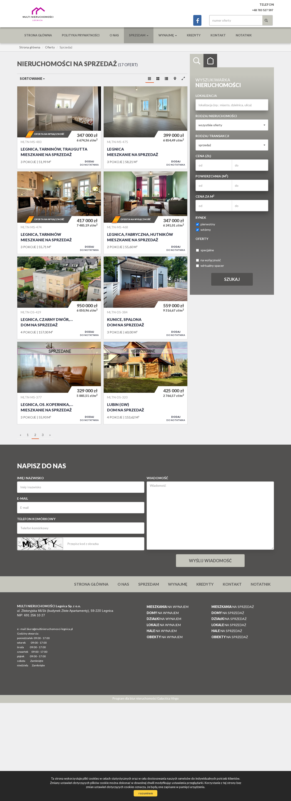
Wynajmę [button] (166, 35)
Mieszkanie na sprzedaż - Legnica (145, 127)
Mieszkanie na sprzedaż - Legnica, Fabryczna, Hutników (145, 212)
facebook (197, 20)
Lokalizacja (206, 96)
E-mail (22, 498)
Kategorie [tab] (210, 61)
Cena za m (205, 196)
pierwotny (208, 224)
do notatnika (89, 163)
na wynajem (167, 607)
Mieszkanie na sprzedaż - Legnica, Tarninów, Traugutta (59, 127)
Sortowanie (31, 79)
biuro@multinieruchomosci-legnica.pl (50, 629)
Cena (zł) (203, 156)
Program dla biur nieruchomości (134, 698)
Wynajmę (177, 584)
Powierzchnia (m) (212, 176)
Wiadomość (157, 478)
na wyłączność (211, 260)
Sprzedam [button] (137, 35)
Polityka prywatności (81, 35)
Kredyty (194, 35)
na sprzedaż (232, 607)
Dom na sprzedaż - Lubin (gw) (145, 383)
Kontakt (218, 35)
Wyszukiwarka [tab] (196, 61)
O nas (114, 35)
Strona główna (38, 35)
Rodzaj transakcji (212, 136)
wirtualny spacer (212, 265)
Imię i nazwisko (30, 478)
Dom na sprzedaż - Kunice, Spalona (145, 298)
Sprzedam (148, 584)
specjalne (207, 250)
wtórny (206, 230)
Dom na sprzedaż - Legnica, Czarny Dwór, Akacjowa (59, 298)
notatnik (244, 35)
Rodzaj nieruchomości (216, 116)
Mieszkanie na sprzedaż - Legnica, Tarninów (59, 212)
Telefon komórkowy (36, 519)
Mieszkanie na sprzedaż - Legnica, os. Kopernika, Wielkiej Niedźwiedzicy (59, 383)
